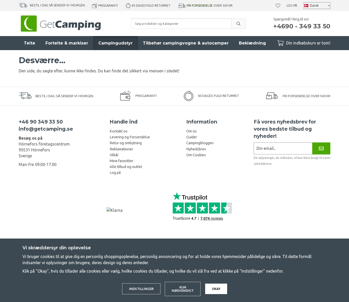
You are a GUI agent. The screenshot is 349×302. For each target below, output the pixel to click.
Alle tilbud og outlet (126, 167)
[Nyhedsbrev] (321, 148)
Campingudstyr (115, 43)
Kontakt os (118, 131)
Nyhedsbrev (196, 149)
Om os (191, 131)
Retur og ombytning (126, 143)
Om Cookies (196, 155)
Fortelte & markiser (66, 43)
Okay (216, 288)
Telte (29, 43)
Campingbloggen (200, 143)
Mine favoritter (121, 161)
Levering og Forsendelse (130, 137)
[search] (238, 23)
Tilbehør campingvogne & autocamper (186, 43)
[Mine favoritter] (278, 5)
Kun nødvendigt (183, 288)
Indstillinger (141, 288)
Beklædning (252, 43)
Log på (292, 5)
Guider (191, 137)
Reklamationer (121, 149)
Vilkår (114, 155)
